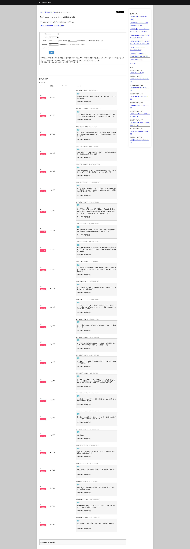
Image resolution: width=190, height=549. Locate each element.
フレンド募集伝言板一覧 (47, 12)
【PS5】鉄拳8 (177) (136, 59)
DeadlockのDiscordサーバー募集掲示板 (52, 25)
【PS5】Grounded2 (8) (137, 73)
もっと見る (133, 63)
